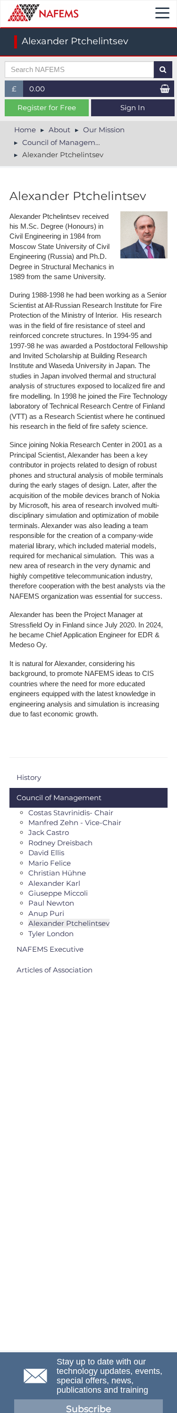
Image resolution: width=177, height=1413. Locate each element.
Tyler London (51, 933)
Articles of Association (55, 969)
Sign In (132, 107)
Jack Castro (48, 832)
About (59, 129)
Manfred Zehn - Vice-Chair (74, 822)
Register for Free (46, 107)
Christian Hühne (57, 872)
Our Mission (104, 129)
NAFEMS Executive (50, 949)
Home (25, 129)
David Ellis (46, 852)
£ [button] (18, 90)
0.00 (37, 88)
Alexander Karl (54, 883)
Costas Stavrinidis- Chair (70, 812)
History (29, 777)
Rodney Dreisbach (60, 842)
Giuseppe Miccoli (58, 893)
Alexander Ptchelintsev (69, 923)
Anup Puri (46, 913)
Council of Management (64, 142)
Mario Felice (49, 863)
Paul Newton (51, 903)
